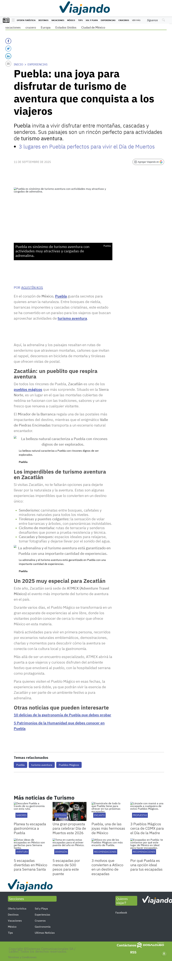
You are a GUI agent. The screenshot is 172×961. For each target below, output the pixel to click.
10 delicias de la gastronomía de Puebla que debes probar (62, 714)
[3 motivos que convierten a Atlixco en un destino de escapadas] (108, 847)
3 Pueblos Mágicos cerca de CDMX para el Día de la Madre (147, 828)
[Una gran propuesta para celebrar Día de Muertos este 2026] (69, 811)
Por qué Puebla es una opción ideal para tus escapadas (146, 865)
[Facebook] (8, 41)
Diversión (61, 851)
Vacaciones (57, 20)
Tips (80, 20)
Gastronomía (43, 926)
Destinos (43, 20)
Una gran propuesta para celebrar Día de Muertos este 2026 (69, 828)
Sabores (21, 815)
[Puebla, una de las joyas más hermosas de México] (108, 811)
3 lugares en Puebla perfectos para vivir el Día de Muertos (87, 146)
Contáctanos (126, 945)
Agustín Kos (32, 287)
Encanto (99, 815)
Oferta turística (26, 20)
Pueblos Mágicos (69, 765)
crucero (31, 27)
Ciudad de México (93, 27)
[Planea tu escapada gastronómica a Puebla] (31, 811)
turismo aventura (72, 318)
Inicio (18, 64)
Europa (46, 27)
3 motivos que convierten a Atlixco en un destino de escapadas (107, 867)
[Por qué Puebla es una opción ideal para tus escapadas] (147, 847)
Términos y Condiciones (22, 957)
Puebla (61, 296)
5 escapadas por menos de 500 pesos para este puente (66, 867)
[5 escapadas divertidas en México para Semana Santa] (31, 847)
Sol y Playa (92, 20)
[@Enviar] (8, 64)
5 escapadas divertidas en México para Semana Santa (30, 865)
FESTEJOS (60, 815)
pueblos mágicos (28, 389)
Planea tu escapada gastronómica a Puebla (30, 828)
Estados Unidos (65, 27)
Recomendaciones (105, 851)
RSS (133, 952)
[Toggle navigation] (12, 20)
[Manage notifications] (164, 953)
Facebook (121, 912)
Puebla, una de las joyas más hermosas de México (108, 828)
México (71, 20)
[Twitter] (8, 49)
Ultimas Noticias (45, 932)
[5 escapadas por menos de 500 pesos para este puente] (69, 847)
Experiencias (108, 20)
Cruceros (123, 20)
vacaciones (13, 27)
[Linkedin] (8, 56)
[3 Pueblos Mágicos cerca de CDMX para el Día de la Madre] (147, 811)
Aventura (22, 851)
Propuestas (140, 815)
